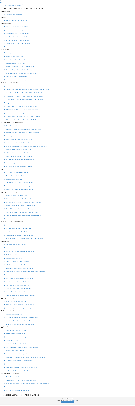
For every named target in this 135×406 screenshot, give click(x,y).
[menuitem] (1, 3)
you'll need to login (73, 400)
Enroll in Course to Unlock (67, 402)
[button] (1, 1)
